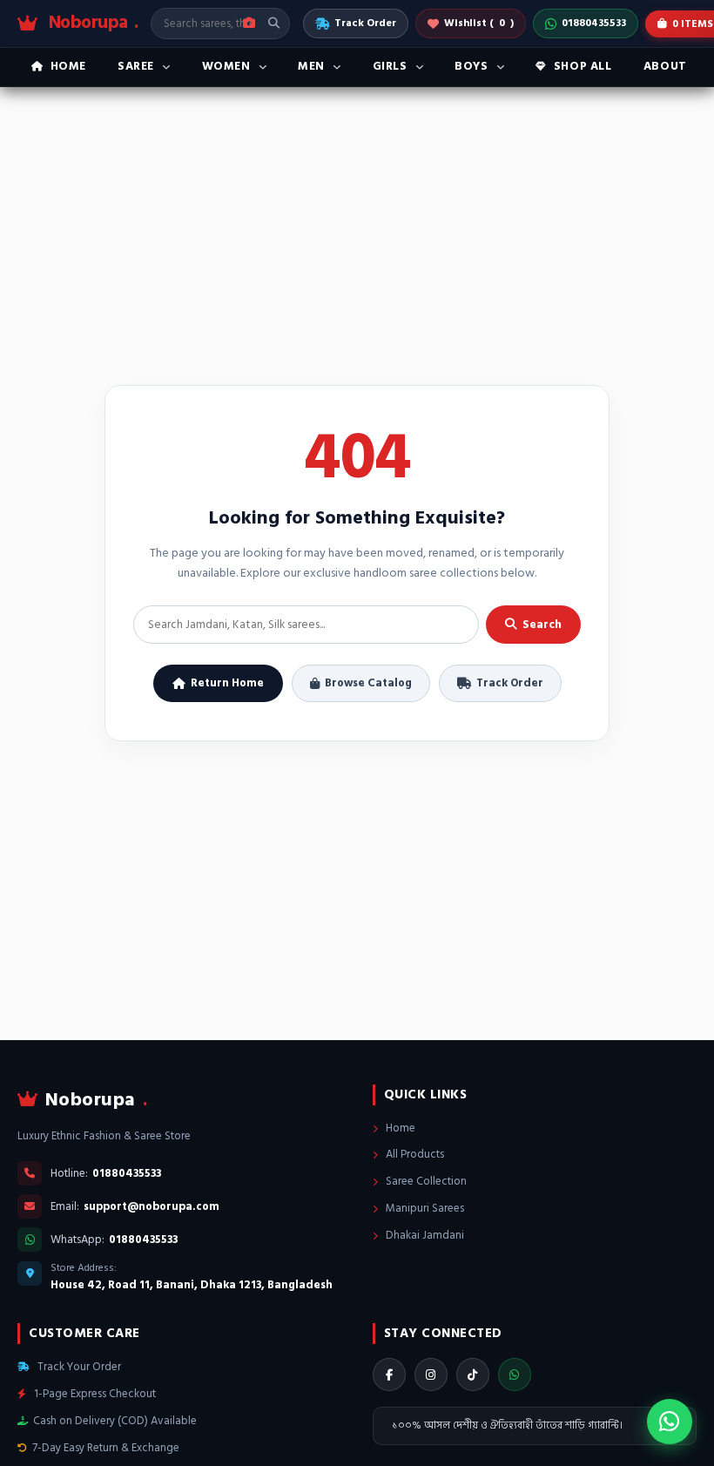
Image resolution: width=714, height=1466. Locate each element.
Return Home (227, 682)
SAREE (136, 66)
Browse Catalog (368, 682)
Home (399, 1128)
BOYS (471, 66)
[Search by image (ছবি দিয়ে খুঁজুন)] (249, 23)
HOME (68, 66)
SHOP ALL (583, 66)
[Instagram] (431, 1374)
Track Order (365, 23)
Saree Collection (425, 1181)
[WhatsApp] (514, 1374)
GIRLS (390, 66)
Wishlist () (479, 23)
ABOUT (665, 66)
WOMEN (226, 66)
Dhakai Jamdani (423, 1235)
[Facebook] (389, 1374)
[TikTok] (472, 1374)
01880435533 (594, 23)
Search (542, 624)
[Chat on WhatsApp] (669, 1421)
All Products (413, 1154)
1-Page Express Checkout (93, 1393)
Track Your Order (78, 1366)
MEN (311, 66)
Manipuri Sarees (423, 1208)
